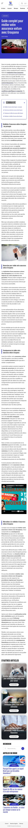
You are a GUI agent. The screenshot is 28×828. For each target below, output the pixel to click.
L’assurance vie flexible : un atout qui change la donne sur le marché (13, 809)
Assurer (5, 15)
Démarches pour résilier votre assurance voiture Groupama (13, 110)
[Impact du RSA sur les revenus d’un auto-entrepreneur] (14, 781)
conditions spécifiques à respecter (11, 91)
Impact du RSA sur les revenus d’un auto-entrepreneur (12, 790)
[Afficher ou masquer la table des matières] (20, 103)
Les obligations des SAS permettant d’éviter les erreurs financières (14, 730)
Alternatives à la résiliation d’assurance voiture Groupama (13, 116)
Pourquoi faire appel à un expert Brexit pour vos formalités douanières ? (13, 770)
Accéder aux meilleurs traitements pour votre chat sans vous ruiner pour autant (14, 678)
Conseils (14, 765)
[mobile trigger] (2, 3)
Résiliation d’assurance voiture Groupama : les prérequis (13, 107)
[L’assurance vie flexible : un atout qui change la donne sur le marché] (14, 800)
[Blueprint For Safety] (10, 3)
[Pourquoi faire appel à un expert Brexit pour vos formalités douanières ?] (14, 761)
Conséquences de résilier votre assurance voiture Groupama (14, 113)
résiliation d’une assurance (15, 72)
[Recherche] (22, 3)
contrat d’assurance (7, 83)
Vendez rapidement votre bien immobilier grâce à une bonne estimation (14, 704)
